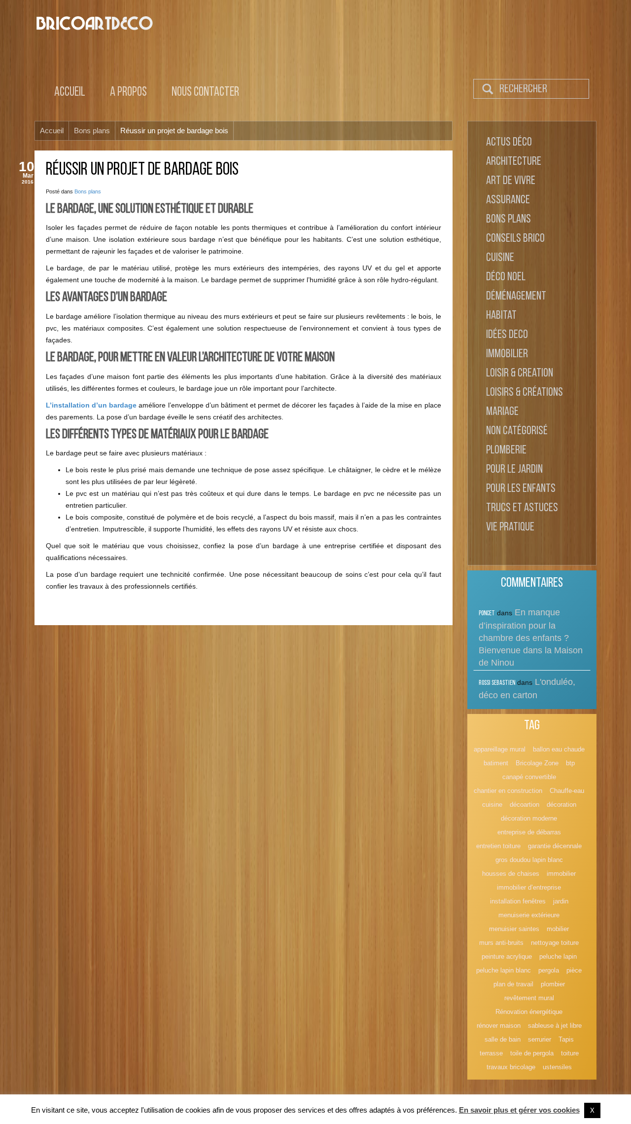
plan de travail (513, 984)
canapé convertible (529, 777)
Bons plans (87, 191)
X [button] (592, 1110)
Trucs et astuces (522, 508)
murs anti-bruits (501, 942)
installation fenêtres (518, 901)
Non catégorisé (517, 431)
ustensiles (557, 1067)
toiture (570, 1053)
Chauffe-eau (567, 790)
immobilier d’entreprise (529, 887)
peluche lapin (558, 956)
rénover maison (499, 1025)
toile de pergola (532, 1053)
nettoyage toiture (555, 942)
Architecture (513, 162)
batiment (496, 763)
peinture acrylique (507, 956)
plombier (553, 984)
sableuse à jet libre (555, 1025)
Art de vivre (510, 181)
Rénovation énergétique (528, 1011)
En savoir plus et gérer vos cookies (519, 1110)
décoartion (524, 804)
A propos (128, 92)
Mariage (502, 412)
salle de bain (503, 1039)
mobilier (558, 929)
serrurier (539, 1039)
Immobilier (507, 354)
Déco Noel (506, 277)
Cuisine (500, 258)
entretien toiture (498, 846)
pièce (574, 970)
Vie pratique (510, 527)
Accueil (69, 92)
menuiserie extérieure (529, 915)
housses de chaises (510, 873)
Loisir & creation (519, 373)
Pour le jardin (514, 470)
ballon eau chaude (559, 749)
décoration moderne (529, 818)
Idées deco (507, 335)
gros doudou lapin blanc (529, 859)
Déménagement (516, 296)
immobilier (561, 873)
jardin (560, 901)
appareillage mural (500, 749)
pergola (548, 970)
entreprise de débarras (529, 832)
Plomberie (506, 450)
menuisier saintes (514, 929)
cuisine (492, 804)
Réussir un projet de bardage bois (142, 170)
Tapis (566, 1039)
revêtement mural (529, 998)
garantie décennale (555, 846)
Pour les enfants (521, 489)
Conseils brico (515, 239)
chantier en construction (508, 790)
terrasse (491, 1053)
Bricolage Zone (537, 763)
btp (570, 763)
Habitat (501, 316)
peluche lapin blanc (503, 970)
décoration (561, 804)
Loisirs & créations (524, 393)
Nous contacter (205, 92)
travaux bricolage (511, 1067)
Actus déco (509, 143)
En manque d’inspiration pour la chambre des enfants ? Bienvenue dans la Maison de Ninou (531, 637)
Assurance (508, 200)
